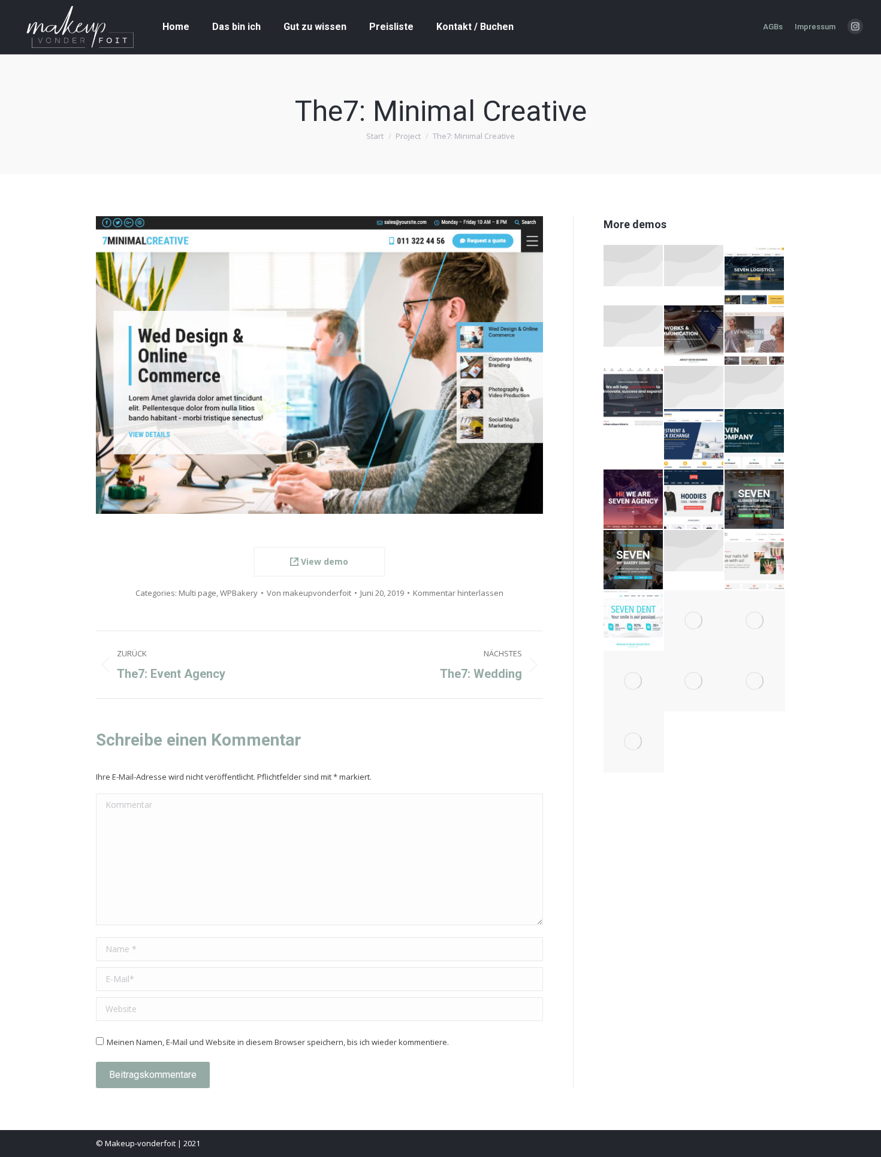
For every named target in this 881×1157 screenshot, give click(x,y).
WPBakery (239, 592)
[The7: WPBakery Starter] (634, 560)
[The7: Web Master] (755, 681)
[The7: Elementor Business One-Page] (694, 335)
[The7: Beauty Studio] (755, 560)
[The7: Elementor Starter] (755, 500)
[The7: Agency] (634, 500)
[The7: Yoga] (694, 620)
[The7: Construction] (694, 681)
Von (309, 592)
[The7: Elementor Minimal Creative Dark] (694, 551)
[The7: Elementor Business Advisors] (694, 387)
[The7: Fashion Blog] (755, 387)
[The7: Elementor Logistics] (755, 275)
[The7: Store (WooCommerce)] (694, 500)
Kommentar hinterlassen (458, 592)
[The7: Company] (755, 439)
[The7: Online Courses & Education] (694, 266)
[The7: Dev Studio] (634, 681)
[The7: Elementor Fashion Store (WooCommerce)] (634, 266)
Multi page (197, 592)
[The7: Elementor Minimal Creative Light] (634, 326)
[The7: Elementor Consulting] (634, 396)
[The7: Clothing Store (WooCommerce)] (755, 335)
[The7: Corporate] (694, 439)
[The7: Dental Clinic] (634, 620)
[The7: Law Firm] (634, 741)
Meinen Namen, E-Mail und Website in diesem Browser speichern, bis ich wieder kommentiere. (278, 1042)
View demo (323, 561)
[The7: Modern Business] (755, 620)
